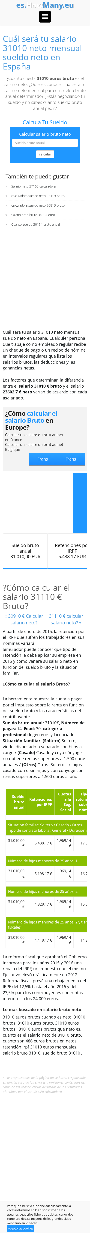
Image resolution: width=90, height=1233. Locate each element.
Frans (71, 459)
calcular (45, 154)
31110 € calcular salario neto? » (66, 619)
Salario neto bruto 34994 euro (33, 215)
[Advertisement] (45, 281)
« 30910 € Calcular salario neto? (24, 619)
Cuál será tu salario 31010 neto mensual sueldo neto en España (42, 52)
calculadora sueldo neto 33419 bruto (38, 196)
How (45, 5)
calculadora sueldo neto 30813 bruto (38, 205)
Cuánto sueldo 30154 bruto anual (35, 224)
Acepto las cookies (20, 1228)
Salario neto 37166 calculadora (33, 186)
